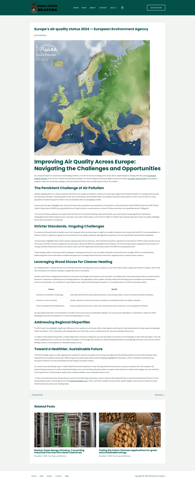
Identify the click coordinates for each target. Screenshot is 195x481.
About (93, 8)
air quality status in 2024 (137, 178)
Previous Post (36, 395)
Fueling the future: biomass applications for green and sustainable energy (128, 451)
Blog (113, 8)
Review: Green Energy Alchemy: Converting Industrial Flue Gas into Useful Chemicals (59, 451)
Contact (103, 8)
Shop (84, 8)
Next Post (160, 395)
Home (75, 8)
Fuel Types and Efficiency (57, 456)
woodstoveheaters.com (78, 381)
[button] (116, 7)
